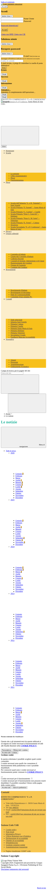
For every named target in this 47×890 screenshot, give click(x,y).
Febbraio (18, 476)
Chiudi (4, 74)
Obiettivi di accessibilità (15, 841)
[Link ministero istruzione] (11, 4)
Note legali (10, 832)
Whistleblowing (12, 843)
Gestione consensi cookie (15, 845)
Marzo (17, 478)
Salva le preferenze (19, 787)
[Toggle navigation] (20, 135)
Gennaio (19, 474)
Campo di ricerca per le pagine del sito (15, 371)
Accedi (4, 6)
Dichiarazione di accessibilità (17, 838)
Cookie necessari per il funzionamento (15, 779)
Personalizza (6, 750)
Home (8, 414)
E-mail (26, 56)
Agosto (18, 489)
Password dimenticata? (9, 26)
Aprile (18, 480)
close (4, 146)
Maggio (19, 482)
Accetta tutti (9, 753)
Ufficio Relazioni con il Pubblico (18, 836)
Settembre (19, 491)
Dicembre (19, 498)
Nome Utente (29, 19)
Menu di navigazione (32, 445)
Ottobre (18, 493)
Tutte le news (11, 451)
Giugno (19, 485)
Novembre (19, 495)
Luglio (18, 487)
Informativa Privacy (13, 834)
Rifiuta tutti (20, 750)
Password (27, 21)
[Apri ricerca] (27, 403)
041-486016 (13, 808)
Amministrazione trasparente (16, 847)
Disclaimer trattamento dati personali (15, 869)
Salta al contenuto (7, 2)
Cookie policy (11, 830)
